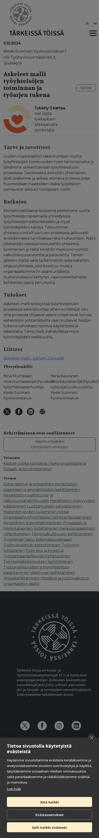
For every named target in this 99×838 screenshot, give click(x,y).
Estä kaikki (49, 802)
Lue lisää (14, 788)
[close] (91, 738)
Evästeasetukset (49, 814)
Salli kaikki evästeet (49, 827)
